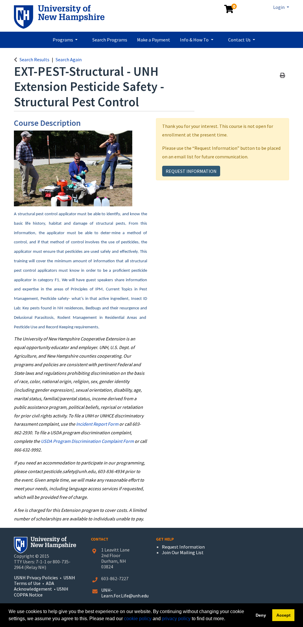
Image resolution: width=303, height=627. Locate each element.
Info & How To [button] (194, 40)
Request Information (191, 171)
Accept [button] (283, 615)
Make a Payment (153, 40)
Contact (99, 539)
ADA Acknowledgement (34, 586)
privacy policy (176, 618)
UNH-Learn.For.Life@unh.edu (125, 593)
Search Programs (109, 40)
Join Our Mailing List (183, 552)
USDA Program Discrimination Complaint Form (87, 441)
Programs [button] (63, 40)
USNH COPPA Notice (41, 591)
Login (279, 7)
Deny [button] (261, 615)
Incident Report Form (97, 424)
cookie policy (138, 618)
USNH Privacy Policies (36, 578)
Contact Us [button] (240, 40)
